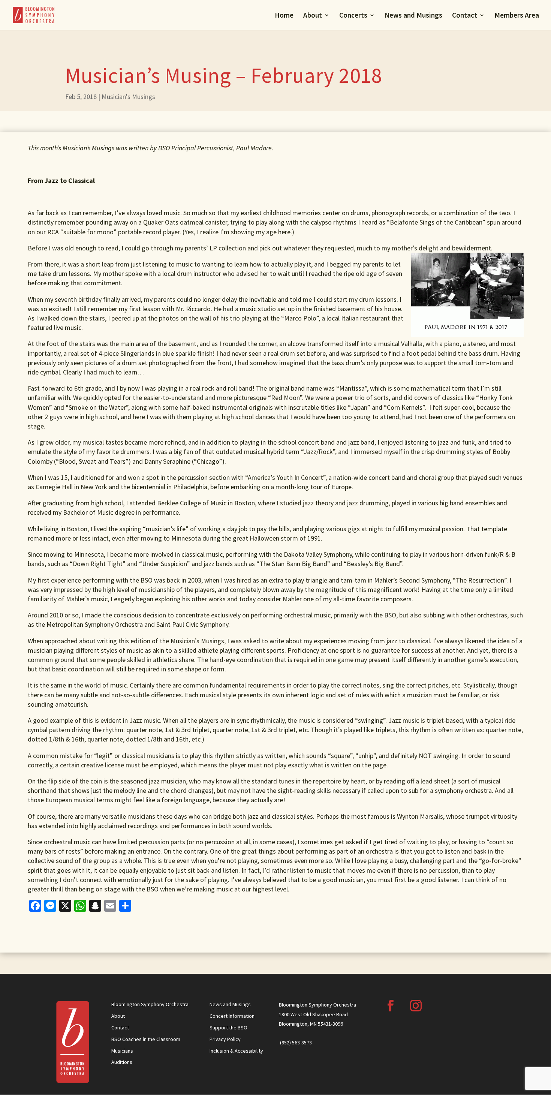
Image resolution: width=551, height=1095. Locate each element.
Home (284, 15)
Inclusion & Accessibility (236, 1050)
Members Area (516, 15)
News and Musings (413, 15)
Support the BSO (228, 1027)
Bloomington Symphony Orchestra (150, 1004)
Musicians (122, 1050)
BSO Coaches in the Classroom (145, 1039)
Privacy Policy (225, 1039)
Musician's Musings (128, 96)
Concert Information (232, 1016)
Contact (464, 15)
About (312, 15)
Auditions (121, 1062)
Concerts (353, 15)
